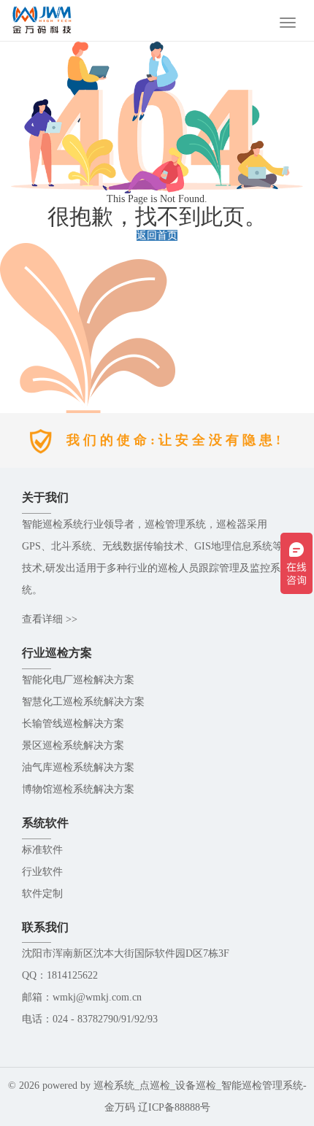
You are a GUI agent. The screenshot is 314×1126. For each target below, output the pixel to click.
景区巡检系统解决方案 (73, 745)
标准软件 (42, 849)
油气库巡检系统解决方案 (78, 767)
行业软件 (42, 871)
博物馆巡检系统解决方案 (78, 789)
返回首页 (157, 235)
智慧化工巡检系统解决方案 (83, 701)
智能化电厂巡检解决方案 (78, 679)
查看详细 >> (49, 619)
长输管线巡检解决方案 (73, 723)
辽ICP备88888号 (174, 1107)
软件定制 (42, 893)
